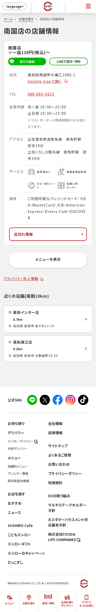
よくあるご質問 (59, 455)
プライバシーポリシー (65, 473)
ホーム (8, 19)
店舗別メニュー (18, 466)
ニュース (14, 512)
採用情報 (55, 432)
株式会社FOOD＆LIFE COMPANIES (62, 537)
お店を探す (26, 19)
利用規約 (55, 482)
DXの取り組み (59, 495)
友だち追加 (27, 61)
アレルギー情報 (18, 473)
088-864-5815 (41, 94)
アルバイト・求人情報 (21, 278)
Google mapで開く (45, 81)
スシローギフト (19, 543)
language (14, 6)
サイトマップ (58, 445)
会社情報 (55, 423)
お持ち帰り (16, 423)
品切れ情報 (23, 234)
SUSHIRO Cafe (20, 525)
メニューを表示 (48, 259)
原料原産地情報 (18, 481)
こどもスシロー (19, 534)
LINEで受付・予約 (68, 61)
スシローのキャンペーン (26, 553)
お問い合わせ (58, 464)
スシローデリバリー (21, 441)
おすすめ (15, 503)
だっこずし (15, 562)
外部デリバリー (18, 448)
